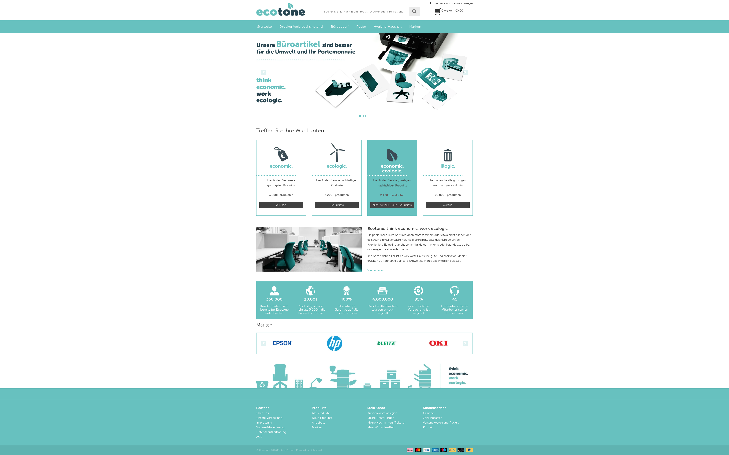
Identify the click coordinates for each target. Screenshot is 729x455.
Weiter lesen (375, 270)
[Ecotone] (288, 9)
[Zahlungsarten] (409, 449)
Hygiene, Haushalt (388, 26)
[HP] (282, 343)
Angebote (318, 422)
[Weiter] (465, 72)
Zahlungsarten (432, 418)
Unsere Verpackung (269, 418)
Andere (447, 205)
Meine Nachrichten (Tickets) (386, 422)
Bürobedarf (340, 26)
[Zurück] (263, 72)
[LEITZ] (334, 343)
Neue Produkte (322, 418)
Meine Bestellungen (380, 418)
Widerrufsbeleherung (270, 427)
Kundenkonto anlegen (382, 413)
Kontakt (428, 427)
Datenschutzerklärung (271, 432)
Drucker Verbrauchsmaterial (301, 26)
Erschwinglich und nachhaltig (392, 205)
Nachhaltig (337, 205)
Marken (415, 26)
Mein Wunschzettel (380, 427)
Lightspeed (316, 450)
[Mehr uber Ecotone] (364, 72)
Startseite (264, 26)
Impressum (264, 422)
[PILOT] (439, 343)
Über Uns (262, 413)
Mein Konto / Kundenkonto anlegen (453, 3)
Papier (361, 26)
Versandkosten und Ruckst (441, 422)
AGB (259, 437)
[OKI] (387, 343)
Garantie (428, 413)
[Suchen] (414, 11)
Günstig (281, 205)
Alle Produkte (321, 413)
